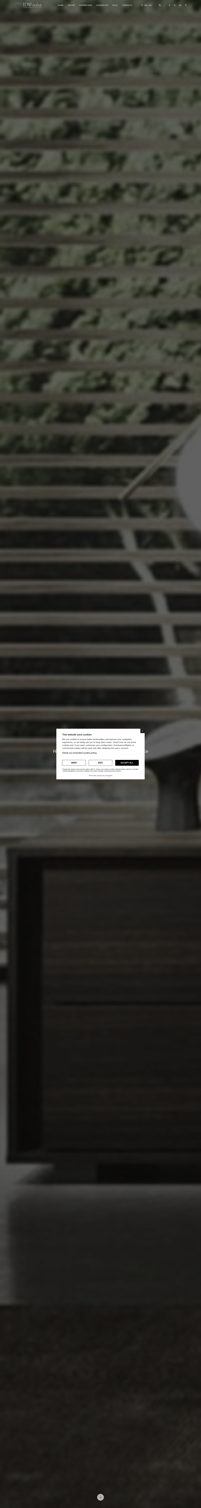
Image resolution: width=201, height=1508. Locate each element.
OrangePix (108, 775)
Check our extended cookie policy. (79, 753)
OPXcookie (92, 775)
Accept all (127, 763)
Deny (74, 763)
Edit (100, 763)
